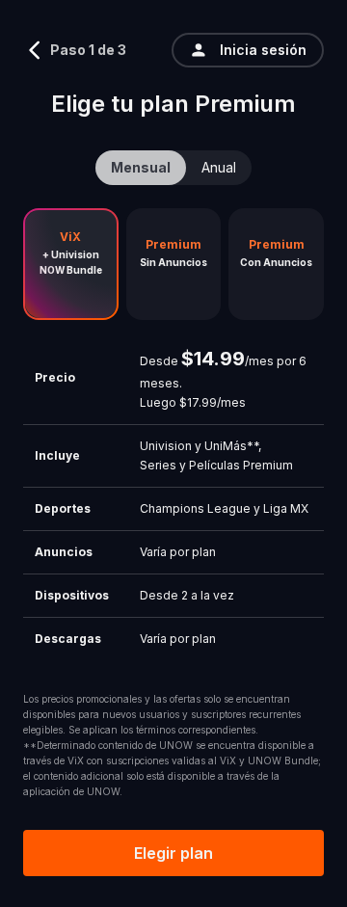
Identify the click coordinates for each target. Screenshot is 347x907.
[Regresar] (34, 50)
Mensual (141, 167)
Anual (218, 167)
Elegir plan (173, 853)
